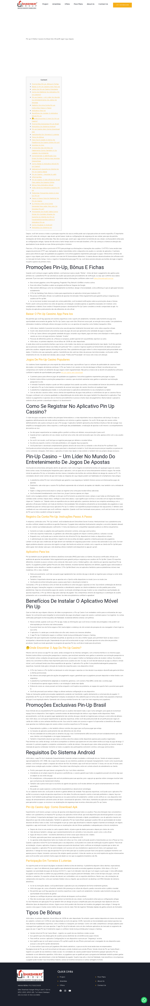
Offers (67, 4)
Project (45, 4)
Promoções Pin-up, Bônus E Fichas (45, 84)
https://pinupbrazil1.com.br (103, 278)
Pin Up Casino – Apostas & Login (44, 174)
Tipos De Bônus (38, 137)
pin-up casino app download (72, 372)
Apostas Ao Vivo (38, 145)
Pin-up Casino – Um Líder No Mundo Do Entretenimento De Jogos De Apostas (46, 100)
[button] (122, 5)
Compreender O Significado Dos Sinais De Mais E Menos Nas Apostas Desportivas (46, 158)
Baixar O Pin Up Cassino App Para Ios (46, 87)
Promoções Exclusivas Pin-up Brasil (45, 124)
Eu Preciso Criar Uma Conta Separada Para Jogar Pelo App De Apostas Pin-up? (44, 206)
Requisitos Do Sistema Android (43, 126)
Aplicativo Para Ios (39, 110)
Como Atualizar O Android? (42, 225)
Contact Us (103, 4)
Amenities (56, 4)
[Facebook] (61, 991)
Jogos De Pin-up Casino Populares (45, 89)
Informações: (37, 177)
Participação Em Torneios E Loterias (45, 134)
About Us (90, 4)
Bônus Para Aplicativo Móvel (42, 185)
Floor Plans (78, 4)
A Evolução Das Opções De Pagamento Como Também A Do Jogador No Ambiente (44, 150)
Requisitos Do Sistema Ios (42, 227)
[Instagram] (65, 991)
